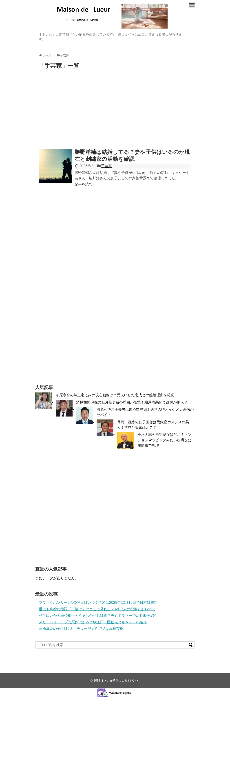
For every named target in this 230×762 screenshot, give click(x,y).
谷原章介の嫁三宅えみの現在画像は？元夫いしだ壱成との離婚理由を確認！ (117, 395)
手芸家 (106, 166)
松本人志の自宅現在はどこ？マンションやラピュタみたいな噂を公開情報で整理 (164, 440)
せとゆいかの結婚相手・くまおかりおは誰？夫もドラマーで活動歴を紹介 (98, 615)
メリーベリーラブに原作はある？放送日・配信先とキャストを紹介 (93, 622)
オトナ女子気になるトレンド (120, 680)
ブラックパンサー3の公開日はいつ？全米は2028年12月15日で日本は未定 (98, 602)
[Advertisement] (115, 110)
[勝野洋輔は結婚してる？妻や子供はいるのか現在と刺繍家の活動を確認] (55, 166)
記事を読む (84, 184)
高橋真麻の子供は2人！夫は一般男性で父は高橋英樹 (81, 629)
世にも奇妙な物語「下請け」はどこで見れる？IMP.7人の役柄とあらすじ (97, 609)
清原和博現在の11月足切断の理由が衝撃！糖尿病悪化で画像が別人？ (132, 402)
